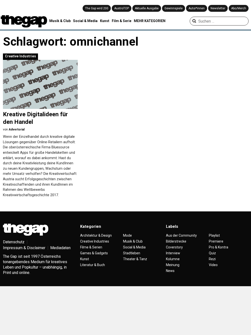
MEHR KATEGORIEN (149, 21)
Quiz (212, 253)
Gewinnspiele (173, 8)
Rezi (212, 259)
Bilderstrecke (176, 241)
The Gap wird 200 (96, 8)
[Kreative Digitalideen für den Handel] (40, 84)
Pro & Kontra (218, 247)
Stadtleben (131, 253)
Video (213, 265)
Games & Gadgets (94, 253)
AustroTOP (121, 8)
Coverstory (174, 247)
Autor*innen (196, 8)
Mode (127, 235)
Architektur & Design (96, 235)
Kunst (104, 21)
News (170, 271)
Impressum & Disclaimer (24, 247)
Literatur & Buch (92, 265)
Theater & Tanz (135, 259)
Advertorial (17, 129)
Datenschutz (14, 242)
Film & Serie (121, 21)
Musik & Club (60, 21)
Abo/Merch (238, 8)
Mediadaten (60, 247)
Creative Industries (20, 56)
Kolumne (173, 259)
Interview (173, 253)
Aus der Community (181, 235)
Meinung (172, 265)
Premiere (216, 241)
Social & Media (85, 21)
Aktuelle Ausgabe (147, 8)
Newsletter (218, 8)
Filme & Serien (91, 247)
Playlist (214, 235)
